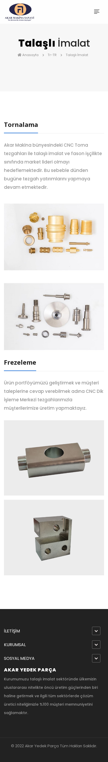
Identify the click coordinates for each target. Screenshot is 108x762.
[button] (54, 631)
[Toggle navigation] (96, 12)
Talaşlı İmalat (77, 54)
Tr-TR (52, 54)
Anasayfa (30, 54)
